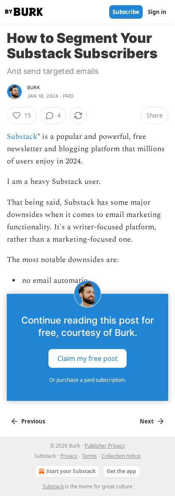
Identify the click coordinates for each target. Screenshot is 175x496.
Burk (33, 87)
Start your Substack (71, 471)
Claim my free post (87, 358)
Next (147, 421)
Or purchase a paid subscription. (87, 379)
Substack (22, 136)
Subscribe (126, 12)
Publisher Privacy (105, 445)
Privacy (68, 455)
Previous (33, 421)
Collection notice (121, 455)
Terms (89, 455)
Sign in (157, 12)
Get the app (121, 471)
